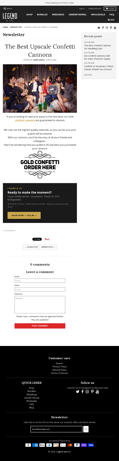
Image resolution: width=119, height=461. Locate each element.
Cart (111, 8)
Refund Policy (59, 370)
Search (59, 363)
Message (18, 294)
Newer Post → (48, 247)
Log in (81, 8)
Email (17, 285)
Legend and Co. (63, 451)
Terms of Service (59, 373)
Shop (31, 388)
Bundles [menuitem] (42, 14)
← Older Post (31, 247)
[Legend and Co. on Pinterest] (111, 27)
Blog (31, 407)
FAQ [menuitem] (111, 14)
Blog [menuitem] (111, 19)
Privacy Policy (60, 366)
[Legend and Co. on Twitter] (99, 27)
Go (86, 429)
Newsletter (16, 27)
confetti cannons (25, 120)
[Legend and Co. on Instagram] (107, 27)
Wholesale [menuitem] (98, 14)
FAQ (31, 404)
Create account (94, 8)
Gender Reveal (31, 398)
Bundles (31, 391)
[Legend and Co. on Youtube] (115, 27)
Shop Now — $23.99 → (24, 215)
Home (5, 27)
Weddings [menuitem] (58, 14)
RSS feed (88, 75)
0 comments (9, 230)
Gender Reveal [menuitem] (78, 14)
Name (17, 277)
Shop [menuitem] (29, 14)
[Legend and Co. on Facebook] (103, 27)
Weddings (31, 394)
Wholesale (31, 401)
